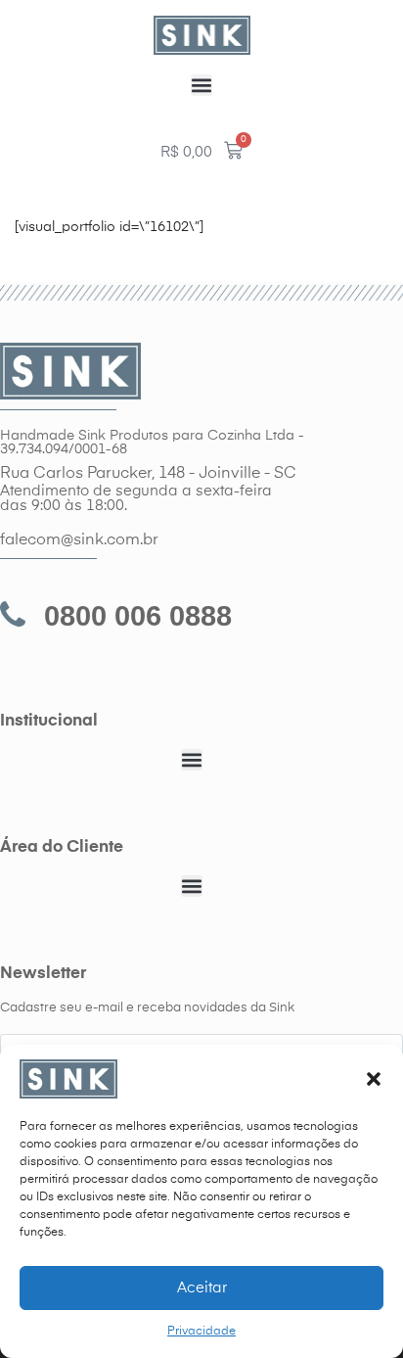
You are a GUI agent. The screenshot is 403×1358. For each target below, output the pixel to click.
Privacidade (201, 1331)
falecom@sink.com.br (79, 540)
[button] (373, 1079)
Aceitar (202, 1288)
